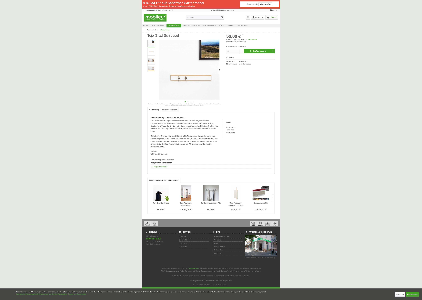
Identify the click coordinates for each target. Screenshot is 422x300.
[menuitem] (205, 17)
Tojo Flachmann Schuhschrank (186, 204)
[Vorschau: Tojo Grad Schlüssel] (151, 43)
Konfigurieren (412, 294)
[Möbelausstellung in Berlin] (261, 245)
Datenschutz (218, 250)
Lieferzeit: (231, 46)
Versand (184, 246)
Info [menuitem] (273, 10)
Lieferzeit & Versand (169, 110)
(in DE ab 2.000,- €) (159, 10)
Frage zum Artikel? (160, 167)
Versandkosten (252, 39)
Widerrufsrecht (219, 246)
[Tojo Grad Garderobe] (161, 193)
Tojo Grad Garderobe (161, 203)
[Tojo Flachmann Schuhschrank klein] (236, 193)
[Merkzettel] (248, 17)
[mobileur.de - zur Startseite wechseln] (155, 18)
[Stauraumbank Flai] (261, 193)
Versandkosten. (194, 268)
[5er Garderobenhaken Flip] (211, 193)
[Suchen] (222, 17)
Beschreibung (154, 110)
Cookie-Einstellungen (221, 236)
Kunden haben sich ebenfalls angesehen (164, 180)
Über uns (217, 240)
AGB (216, 243)
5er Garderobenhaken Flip (211, 203)
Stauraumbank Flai (261, 203)
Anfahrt (183, 236)
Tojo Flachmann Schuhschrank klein (235, 204)
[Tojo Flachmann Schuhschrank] (186, 193)
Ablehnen (400, 294)
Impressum (218, 253)
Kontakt (184, 240)
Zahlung (184, 243)
